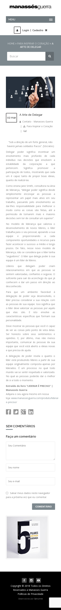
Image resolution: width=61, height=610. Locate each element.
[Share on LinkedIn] (30, 413)
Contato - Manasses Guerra (37, 121)
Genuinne (38, 599)
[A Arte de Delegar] (30, 107)
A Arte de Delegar (30, 114)
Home (11, 43)
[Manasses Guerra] (30, 6)
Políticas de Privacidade (30, 594)
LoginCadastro (32, 30)
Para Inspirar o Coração (33, 43)
